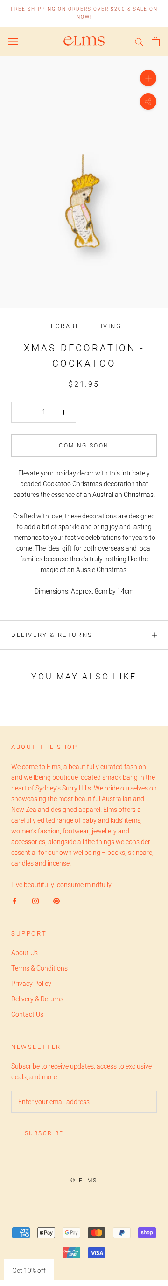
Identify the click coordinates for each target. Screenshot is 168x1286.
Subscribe (44, 1133)
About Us (24, 953)
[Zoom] (148, 78)
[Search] (139, 41)
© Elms (83, 1180)
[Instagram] (35, 900)
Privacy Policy (31, 984)
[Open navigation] (13, 41)
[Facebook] (14, 900)
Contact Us (27, 1015)
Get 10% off (29, 1271)
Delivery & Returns (52, 634)
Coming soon (84, 445)
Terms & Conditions (39, 968)
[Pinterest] (56, 900)
